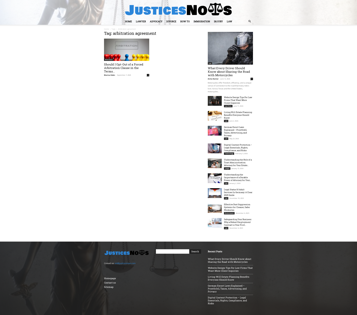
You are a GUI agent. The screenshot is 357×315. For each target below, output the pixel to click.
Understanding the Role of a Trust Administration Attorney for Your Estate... (238, 162)
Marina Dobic (109, 75)
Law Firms (228, 106)
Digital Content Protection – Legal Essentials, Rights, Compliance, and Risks (238, 147)
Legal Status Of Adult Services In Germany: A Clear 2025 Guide (238, 192)
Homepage (110, 278)
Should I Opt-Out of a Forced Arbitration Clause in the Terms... (123, 67)
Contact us (110, 282)
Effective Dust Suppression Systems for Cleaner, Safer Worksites (237, 207)
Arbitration (109, 60)
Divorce (171, 21)
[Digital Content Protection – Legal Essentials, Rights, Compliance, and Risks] (215, 148)
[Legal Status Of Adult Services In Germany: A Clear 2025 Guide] (215, 193)
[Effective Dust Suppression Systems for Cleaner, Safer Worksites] (215, 208)
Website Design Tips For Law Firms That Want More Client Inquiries (238, 100)
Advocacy (156, 21)
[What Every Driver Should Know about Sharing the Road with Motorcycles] (230, 48)
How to (185, 21)
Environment (229, 213)
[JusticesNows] (178, 9)
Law (229, 21)
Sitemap (108, 286)
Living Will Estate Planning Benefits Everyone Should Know (238, 115)
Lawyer (141, 21)
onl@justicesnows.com (125, 263)
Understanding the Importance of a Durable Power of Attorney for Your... (237, 177)
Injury (218, 21)
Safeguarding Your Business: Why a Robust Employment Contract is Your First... (238, 222)
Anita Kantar (213, 79)
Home (128, 21)
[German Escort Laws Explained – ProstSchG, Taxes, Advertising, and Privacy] (215, 131)
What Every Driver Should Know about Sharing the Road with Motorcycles (229, 71)
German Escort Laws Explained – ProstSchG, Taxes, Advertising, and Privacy (235, 131)
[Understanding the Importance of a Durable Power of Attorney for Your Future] (215, 178)
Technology (229, 154)
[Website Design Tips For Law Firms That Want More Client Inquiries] (215, 101)
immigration (202, 21)
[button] (249, 21)
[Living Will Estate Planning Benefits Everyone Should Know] (215, 116)
